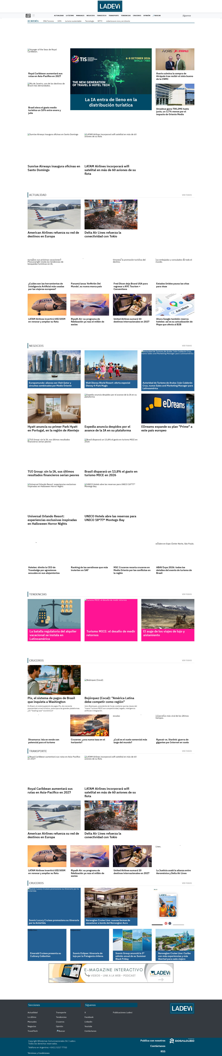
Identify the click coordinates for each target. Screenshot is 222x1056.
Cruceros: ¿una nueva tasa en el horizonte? (88, 741)
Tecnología (89, 21)
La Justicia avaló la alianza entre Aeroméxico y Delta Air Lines (173, 872)
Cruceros (137, 15)
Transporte (114, 15)
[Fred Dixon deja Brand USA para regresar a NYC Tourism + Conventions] (132, 269)
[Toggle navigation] (33, 15)
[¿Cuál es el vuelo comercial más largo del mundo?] (132, 725)
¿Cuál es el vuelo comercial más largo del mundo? (130, 741)
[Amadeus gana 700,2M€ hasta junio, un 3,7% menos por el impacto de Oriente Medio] (175, 95)
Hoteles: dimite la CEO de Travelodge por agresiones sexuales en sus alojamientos (44, 570)
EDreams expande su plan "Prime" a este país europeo (166, 428)
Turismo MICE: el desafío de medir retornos (110, 633)
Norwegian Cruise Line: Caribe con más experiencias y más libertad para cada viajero (174, 956)
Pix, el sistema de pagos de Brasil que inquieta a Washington (51, 700)
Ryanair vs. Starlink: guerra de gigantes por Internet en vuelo (172, 741)
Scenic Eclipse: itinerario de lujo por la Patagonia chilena (88, 955)
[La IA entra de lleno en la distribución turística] (111, 71)
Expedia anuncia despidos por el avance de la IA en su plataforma (108, 428)
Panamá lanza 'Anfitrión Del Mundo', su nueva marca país (86, 285)
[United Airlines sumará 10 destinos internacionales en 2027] (132, 305)
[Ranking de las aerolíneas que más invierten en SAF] (89, 553)
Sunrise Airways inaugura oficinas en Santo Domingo (54, 168)
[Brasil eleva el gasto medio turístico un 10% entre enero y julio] (47, 93)
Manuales (80, 15)
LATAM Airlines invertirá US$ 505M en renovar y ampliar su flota (46, 320)
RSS (163, 1051)
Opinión (146, 15)
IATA (59, 21)
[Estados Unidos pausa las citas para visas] (175, 269)
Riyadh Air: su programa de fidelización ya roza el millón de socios (87, 321)
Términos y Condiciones (39, 1053)
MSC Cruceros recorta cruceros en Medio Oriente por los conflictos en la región (132, 570)
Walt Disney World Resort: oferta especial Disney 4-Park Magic (108, 384)
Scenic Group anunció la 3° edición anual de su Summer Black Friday (130, 956)
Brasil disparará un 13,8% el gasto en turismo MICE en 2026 (111, 473)
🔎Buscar (157, 15)
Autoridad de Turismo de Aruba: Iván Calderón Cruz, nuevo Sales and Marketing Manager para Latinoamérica (168, 385)
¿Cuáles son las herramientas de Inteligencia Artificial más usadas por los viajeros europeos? (46, 286)
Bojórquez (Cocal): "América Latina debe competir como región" (109, 700)
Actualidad (59, 15)
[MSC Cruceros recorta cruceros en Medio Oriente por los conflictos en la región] (132, 553)
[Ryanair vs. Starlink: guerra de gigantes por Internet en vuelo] (175, 725)
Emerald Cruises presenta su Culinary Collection (45, 955)
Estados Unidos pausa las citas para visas (172, 285)
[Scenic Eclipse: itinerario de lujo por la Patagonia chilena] (89, 940)
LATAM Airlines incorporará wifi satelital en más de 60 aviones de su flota (110, 170)
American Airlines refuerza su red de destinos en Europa (53, 234)
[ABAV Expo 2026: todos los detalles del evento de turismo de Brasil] (175, 553)
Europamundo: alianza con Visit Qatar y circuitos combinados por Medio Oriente (50, 384)
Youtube (88, 1026)
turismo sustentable (73, 21)
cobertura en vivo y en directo (118, 21)
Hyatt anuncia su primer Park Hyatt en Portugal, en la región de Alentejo (53, 428)
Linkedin (88, 1021)
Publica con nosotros (152, 1040)
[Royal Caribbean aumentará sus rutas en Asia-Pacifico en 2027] (47, 59)
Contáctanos (90, 1031)
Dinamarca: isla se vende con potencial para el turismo (43, 741)
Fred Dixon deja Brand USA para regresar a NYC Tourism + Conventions (131, 286)
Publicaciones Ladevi (122, 1012)
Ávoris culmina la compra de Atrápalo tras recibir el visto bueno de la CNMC (174, 76)
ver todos (187, 195)
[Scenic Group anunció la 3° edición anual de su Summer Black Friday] (132, 940)
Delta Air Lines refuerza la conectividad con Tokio (103, 234)
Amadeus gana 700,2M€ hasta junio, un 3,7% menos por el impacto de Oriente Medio (172, 111)
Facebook (89, 1017)
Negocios (91, 15)
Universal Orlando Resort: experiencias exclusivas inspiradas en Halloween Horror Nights (52, 520)
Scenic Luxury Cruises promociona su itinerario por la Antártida (54, 922)
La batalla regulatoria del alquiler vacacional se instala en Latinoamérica (53, 635)
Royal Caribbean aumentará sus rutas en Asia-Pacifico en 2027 (45, 75)
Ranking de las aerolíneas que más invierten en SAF (89, 569)
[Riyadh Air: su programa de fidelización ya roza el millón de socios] (89, 305)
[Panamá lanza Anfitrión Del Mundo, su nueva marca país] (89, 269)
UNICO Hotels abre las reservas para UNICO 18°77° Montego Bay (110, 518)
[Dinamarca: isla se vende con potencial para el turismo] (47, 725)
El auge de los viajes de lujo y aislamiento (164, 633)
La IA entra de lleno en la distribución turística (111, 102)
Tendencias (126, 15)
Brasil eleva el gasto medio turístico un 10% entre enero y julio (44, 110)
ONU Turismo (48, 21)
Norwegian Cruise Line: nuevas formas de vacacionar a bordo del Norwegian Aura (108, 922)
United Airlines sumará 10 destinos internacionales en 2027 (131, 320)
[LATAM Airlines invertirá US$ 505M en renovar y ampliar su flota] (47, 305)
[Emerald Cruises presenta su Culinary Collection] (47, 940)
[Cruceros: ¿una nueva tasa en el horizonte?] (89, 725)
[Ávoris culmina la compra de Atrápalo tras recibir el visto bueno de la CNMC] (175, 59)
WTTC (100, 21)
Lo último (70, 15)
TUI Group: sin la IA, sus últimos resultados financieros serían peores (53, 473)
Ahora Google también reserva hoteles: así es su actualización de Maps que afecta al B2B (174, 321)
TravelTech (101, 15)
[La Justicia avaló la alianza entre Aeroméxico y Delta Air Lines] (175, 856)
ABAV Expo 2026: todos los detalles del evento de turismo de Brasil (174, 570)
